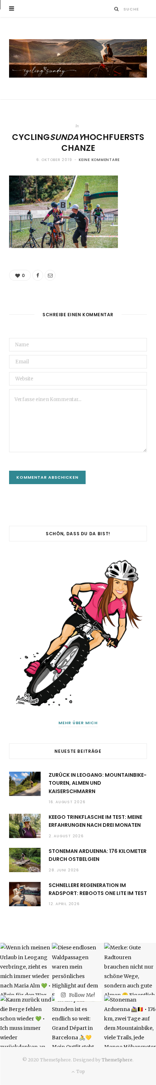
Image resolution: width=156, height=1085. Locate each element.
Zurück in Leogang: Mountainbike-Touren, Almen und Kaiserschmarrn (98, 783)
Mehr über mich (78, 723)
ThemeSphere (117, 1060)
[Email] (50, 275)
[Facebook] (37, 275)
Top (80, 1071)
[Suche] (116, 9)
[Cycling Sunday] (78, 58)
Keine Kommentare (99, 159)
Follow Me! (81, 994)
